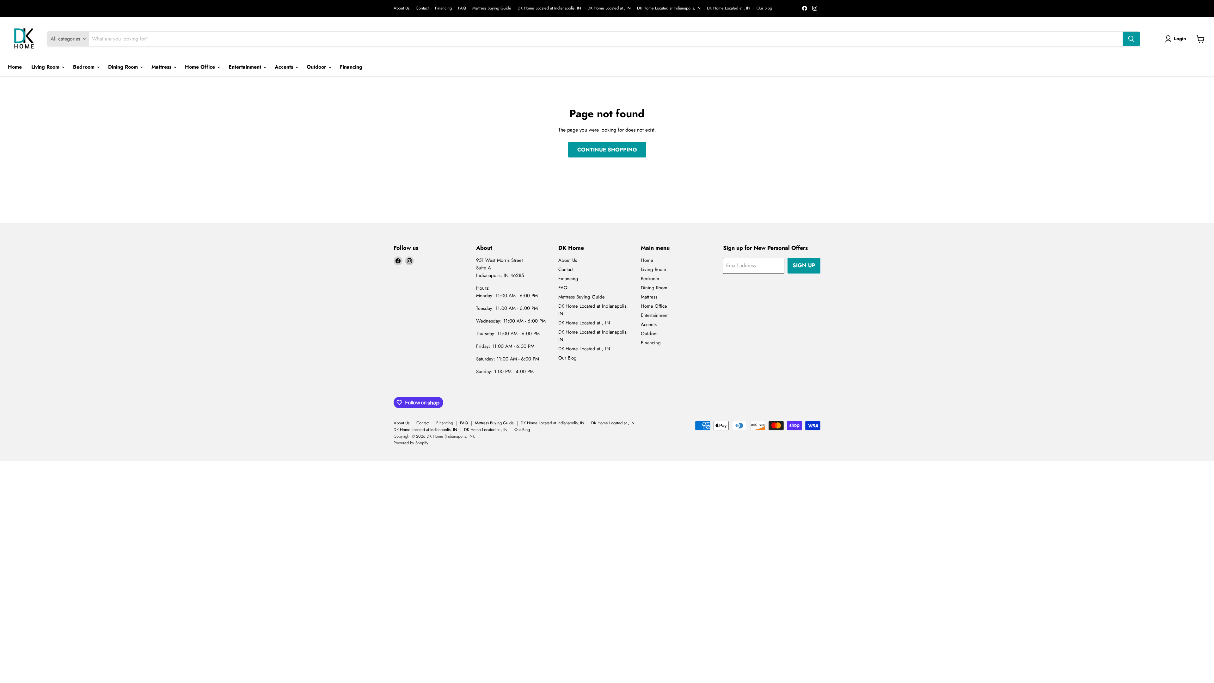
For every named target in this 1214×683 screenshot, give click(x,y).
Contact (422, 8)
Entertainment (246, 67)
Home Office (201, 67)
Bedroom (84, 67)
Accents (285, 67)
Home (15, 67)
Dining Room (123, 67)
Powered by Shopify (411, 443)
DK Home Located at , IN (609, 8)
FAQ (462, 8)
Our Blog (764, 8)
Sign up (804, 265)
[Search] (1131, 39)
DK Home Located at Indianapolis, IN (549, 8)
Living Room (46, 67)
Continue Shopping (607, 149)
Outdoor (317, 67)
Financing (443, 8)
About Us (401, 8)
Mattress (162, 67)
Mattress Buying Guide (491, 8)
